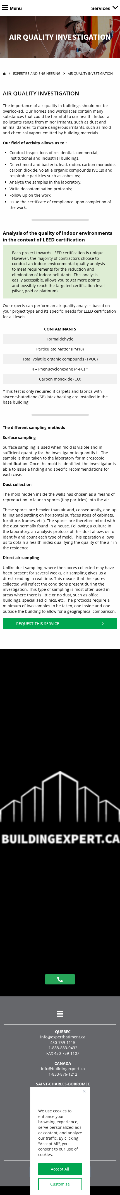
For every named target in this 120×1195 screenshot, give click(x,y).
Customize (60, 1184)
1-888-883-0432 (63, 1047)
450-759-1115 (62, 1042)
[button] (60, 1014)
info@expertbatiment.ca (62, 1037)
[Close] (84, 1091)
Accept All (60, 1169)
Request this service (37, 623)
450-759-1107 (66, 1053)
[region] (60, 1141)
